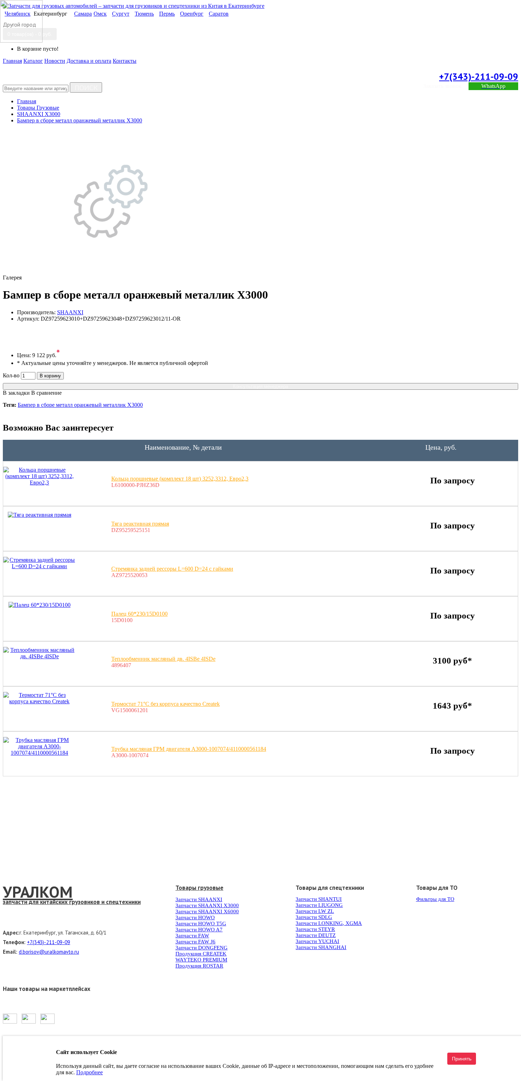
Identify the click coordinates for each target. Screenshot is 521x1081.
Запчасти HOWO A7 (199, 929)
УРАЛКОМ (38, 892)
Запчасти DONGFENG (201, 947)
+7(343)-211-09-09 (478, 76)
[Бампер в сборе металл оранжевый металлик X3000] (111, 271)
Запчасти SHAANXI (198, 899)
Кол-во (11, 375)
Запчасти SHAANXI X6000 (207, 911)
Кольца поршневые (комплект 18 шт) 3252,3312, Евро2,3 (179, 479)
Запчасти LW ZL (315, 911)
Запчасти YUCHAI (317, 941)
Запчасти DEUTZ (316, 935)
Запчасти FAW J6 (195, 941)
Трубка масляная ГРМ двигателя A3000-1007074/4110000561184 (188, 749)
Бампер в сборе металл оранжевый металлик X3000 (80, 405)
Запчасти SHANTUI (319, 899)
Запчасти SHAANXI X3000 (207, 905)
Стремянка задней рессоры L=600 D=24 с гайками (172, 569)
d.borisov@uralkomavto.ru (49, 951)
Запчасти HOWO (195, 917)
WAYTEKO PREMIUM (201, 960)
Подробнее (89, 1072)
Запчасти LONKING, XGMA (329, 923)
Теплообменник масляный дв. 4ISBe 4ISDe (163, 659)
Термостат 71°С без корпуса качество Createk (165, 704)
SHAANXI (70, 312)
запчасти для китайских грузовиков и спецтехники (72, 902)
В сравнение (46, 393)
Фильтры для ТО (435, 899)
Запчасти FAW (192, 935)
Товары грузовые (199, 888)
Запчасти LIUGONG (319, 905)
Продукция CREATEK (200, 954)
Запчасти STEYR (315, 929)
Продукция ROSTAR (199, 966)
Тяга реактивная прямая (140, 524)
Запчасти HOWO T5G (200, 923)
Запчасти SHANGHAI (321, 947)
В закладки (16, 393)
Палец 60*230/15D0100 (139, 614)
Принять (461, 1058)
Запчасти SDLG (314, 917)
